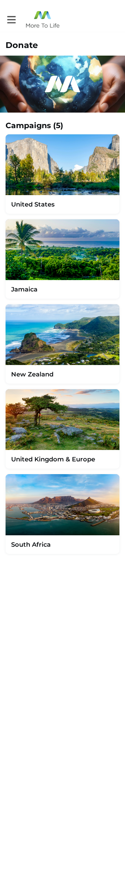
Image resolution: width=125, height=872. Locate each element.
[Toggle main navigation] (11, 19)
